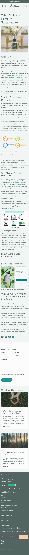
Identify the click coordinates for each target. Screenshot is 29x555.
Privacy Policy (17, 283)
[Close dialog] (27, 268)
